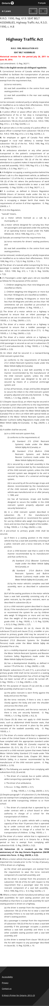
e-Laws (6, 11)
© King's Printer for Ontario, (18, 995)
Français (42, 3)
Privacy (5, 982)
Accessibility (7, 977)
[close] (43, 11)
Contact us (7, 988)
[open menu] (33, 11)
